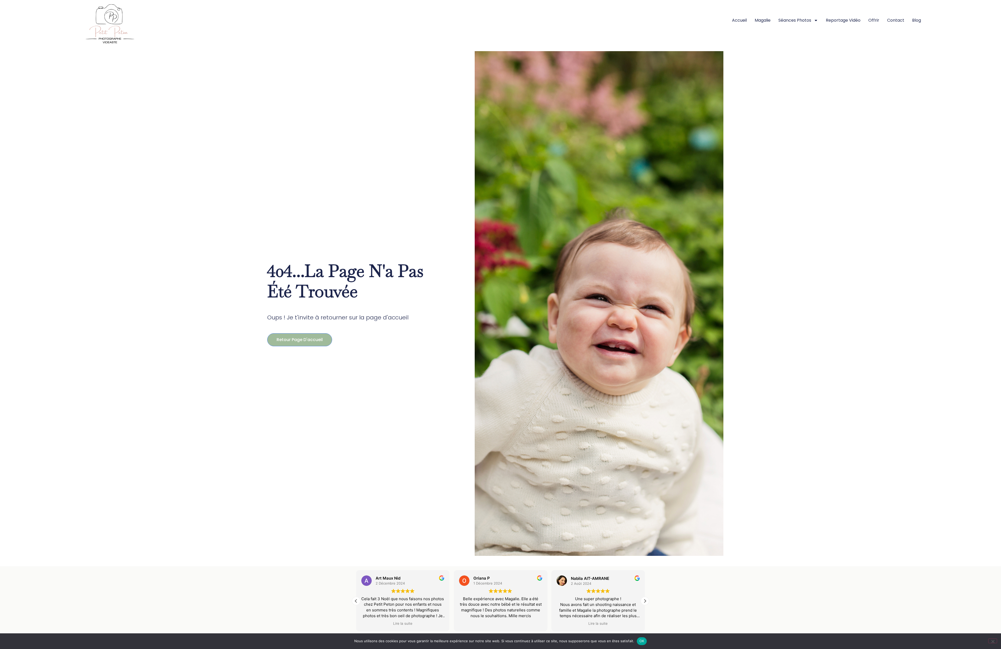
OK (641, 641)
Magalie (763, 20)
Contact (895, 20)
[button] (645, 601)
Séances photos (794, 20)
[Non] (992, 641)
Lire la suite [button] (402, 623)
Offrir (873, 20)
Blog (916, 20)
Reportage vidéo (843, 20)
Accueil (739, 20)
